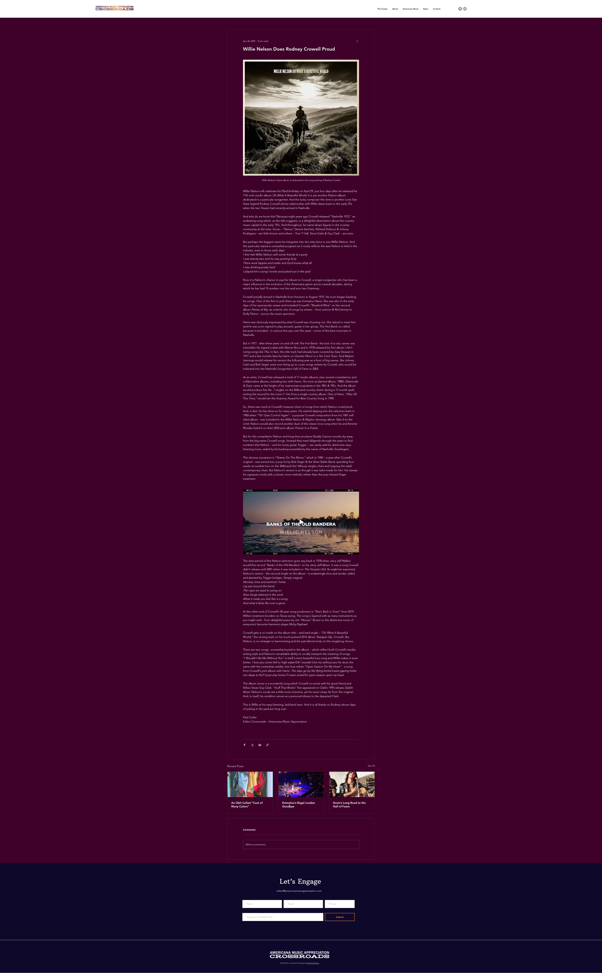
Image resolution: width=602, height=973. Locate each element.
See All (371, 765)
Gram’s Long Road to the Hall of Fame (349, 804)
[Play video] (301, 522)
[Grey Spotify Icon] (465, 8)
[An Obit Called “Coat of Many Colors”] (250, 784)
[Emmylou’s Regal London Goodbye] (301, 784)
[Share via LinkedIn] (259, 744)
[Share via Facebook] (244, 744)
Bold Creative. (313, 963)
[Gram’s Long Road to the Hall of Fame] (352, 784)
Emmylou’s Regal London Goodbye (298, 804)
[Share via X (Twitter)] (252, 744)
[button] (382, 9)
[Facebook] (460, 9)
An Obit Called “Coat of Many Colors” (247, 804)
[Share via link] (267, 744)
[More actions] (357, 41)
